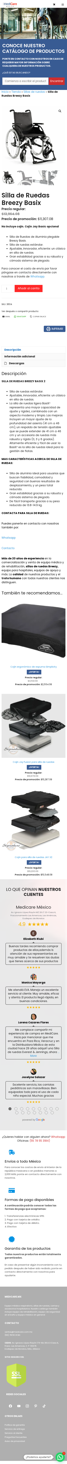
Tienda (16, 92)
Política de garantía (15, 1424)
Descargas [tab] (16, 363)
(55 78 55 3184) (40, 1141)
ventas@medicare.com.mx (18, 1331)
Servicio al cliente (13, 1433)
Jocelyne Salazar (33, 1077)
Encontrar (56, 81)
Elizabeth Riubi (33, 939)
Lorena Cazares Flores (33, 1022)
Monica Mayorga (33, 982)
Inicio (5, 92)
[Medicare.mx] (10, 4)
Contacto (8, 548)
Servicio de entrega (15, 1429)
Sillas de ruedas (34, 92)
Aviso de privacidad (15, 1441)
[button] (60, 111)
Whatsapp (9, 538)
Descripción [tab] (12, 350)
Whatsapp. (37, 276)
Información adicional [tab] (19, 356)
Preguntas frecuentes (16, 1437)
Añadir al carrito (28, 288)
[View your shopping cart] (54, 4)
